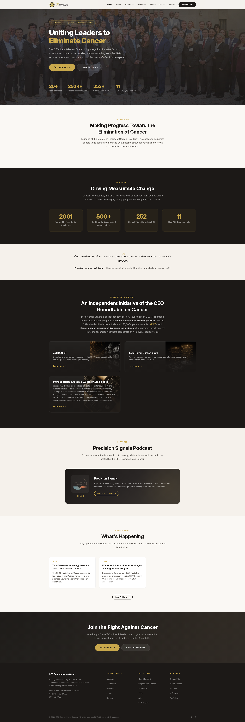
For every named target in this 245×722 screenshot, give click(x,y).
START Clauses (144, 703)
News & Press (176, 684)
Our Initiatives (62, 67)
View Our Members (135, 647)
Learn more (59, 366)
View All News (122, 597)
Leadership (111, 684)
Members (141, 4)
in (192, 717)
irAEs (140, 698)
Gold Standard (144, 679)
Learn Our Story (90, 67)
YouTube (174, 698)
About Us (110, 679)
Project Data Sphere (147, 684)
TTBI (140, 693)
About (118, 4)
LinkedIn (173, 688)
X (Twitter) (175, 693)
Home (109, 4)
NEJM (152, 324)
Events (153, 4)
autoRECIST (143, 688)
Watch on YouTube (106, 493)
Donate (171, 4)
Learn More (59, 406)
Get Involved (187, 4)
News (162, 4)
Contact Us (175, 679)
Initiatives (129, 4)
